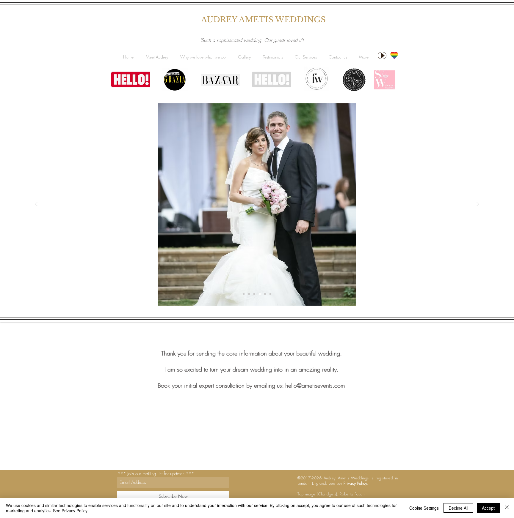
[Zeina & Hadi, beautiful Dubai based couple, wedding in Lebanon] (254, 294)
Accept (488, 508)
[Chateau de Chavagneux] (270, 294)
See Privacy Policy (70, 511)
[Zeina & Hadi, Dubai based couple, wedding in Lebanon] (260, 294)
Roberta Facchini (354, 494)
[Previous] (36, 204)
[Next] (477, 204)
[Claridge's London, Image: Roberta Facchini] (244, 294)
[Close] (506, 508)
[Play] (382, 55)
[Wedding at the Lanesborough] (265, 294)
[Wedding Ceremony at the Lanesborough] (249, 294)
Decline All (458, 508)
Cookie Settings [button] (424, 508)
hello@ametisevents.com (315, 385)
